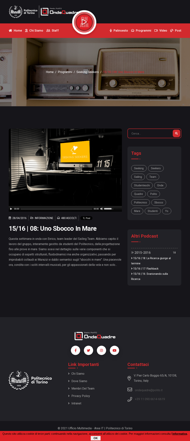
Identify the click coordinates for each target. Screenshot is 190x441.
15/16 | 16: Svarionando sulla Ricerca (149, 276)
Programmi (65, 72)
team (152, 176)
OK (96, 438)
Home (50, 72)
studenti (153, 211)
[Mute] (101, 208)
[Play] (11, 208)
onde (160, 185)
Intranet (76, 403)
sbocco (158, 202)
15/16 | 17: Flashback (145, 268)
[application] (65, 209)
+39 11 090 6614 (146, 399)
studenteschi (142, 185)
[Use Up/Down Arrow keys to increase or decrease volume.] (109, 208)
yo (166, 211)
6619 (161, 399)
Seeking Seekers (87, 72)
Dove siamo (79, 381)
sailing (138, 176)
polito (153, 193)
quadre (138, 193)
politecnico (140, 202)
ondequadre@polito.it (149, 390)
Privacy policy (80, 396)
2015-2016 (142, 252)
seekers (156, 168)
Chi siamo (77, 373)
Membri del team (82, 388)
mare (137, 211)
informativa (179, 433)
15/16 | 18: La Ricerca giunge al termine (151, 261)
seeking (139, 168)
